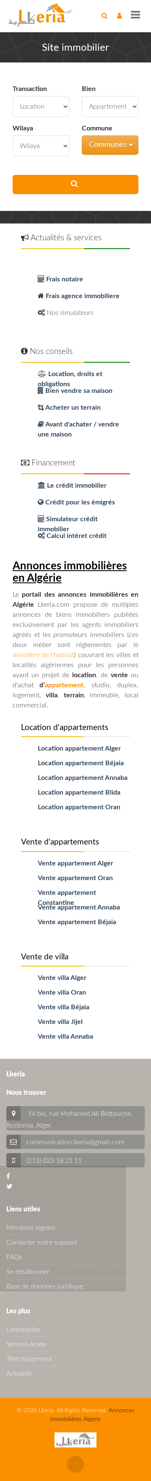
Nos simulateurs (70, 312)
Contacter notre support (41, 1242)
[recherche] (104, 16)
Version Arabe (26, 1344)
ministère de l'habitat (43, 655)
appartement (64, 685)
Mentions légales (30, 1227)
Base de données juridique (44, 1286)
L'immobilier (23, 1329)
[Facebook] (8, 1176)
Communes (109, 144)
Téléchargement (29, 1359)
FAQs (14, 1257)
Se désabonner (27, 1271)
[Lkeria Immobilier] (40, 14)
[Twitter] (9, 1186)
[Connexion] (119, 16)
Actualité (19, 1373)
